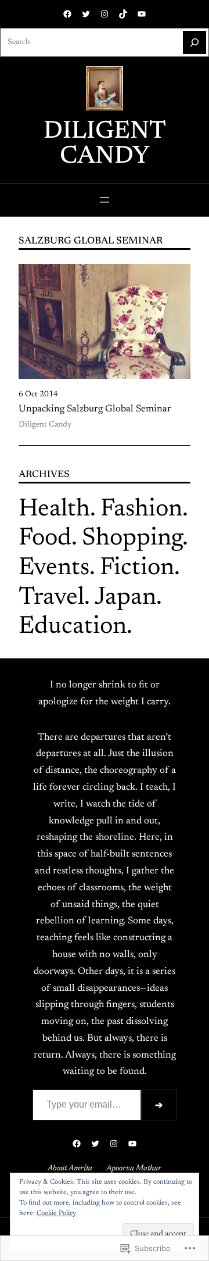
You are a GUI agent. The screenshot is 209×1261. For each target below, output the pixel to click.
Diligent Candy (105, 144)
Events (54, 568)
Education (73, 627)
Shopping (132, 538)
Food (45, 538)
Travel (51, 598)
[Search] (194, 42)
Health (54, 509)
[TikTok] (123, 14)
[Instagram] (104, 14)
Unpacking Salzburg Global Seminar (95, 409)
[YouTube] (141, 14)
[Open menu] (104, 200)
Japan (125, 598)
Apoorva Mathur (133, 1169)
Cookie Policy (56, 1213)
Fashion (141, 509)
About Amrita (70, 1169)
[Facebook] (67, 14)
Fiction (137, 568)
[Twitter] (86, 14)
